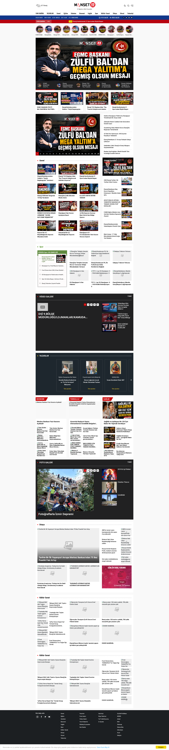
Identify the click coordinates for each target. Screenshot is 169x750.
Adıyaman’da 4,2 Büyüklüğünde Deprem (66, 234)
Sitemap (119, 724)
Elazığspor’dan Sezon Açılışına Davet (66, 214)
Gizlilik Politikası (122, 713)
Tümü (129, 296)
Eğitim (66, 13)
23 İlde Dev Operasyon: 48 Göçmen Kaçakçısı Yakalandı (115, 134)
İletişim (119, 735)
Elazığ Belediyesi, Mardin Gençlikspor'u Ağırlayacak (122, 283)
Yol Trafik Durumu (103, 719)
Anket (118, 719)
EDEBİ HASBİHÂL (108, 643)
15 (82, 154)
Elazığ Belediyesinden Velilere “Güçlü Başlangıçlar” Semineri (45, 178)
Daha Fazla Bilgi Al (103, 747)
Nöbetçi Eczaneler (85, 724)
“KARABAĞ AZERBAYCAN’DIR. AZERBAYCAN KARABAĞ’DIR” (80, 584)
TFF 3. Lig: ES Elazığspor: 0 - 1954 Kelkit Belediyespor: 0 (100, 284)
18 (92, 154)
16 (85, 154)
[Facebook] (41, 717)
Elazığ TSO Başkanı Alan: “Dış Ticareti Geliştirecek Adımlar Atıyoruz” (67, 178)
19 (95, 154)
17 (89, 154)
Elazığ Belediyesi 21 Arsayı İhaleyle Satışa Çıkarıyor (117, 140)
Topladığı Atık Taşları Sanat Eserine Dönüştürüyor (82, 678)
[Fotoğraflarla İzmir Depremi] (65, 490)
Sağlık (90, 13)
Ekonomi (82, 13)
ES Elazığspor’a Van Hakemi (76, 283)
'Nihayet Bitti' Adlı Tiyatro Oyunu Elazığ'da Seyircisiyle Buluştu (51, 678)
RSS (118, 721)
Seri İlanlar (83, 727)
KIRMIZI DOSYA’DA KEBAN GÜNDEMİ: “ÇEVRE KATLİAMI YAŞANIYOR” (46, 215)
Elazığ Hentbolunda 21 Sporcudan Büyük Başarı (72, 21)
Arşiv (118, 732)
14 (79, 154)
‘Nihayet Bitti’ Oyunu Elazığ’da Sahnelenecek (80, 702)
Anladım (161, 747)
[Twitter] (45, 717)
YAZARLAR (50, 13)
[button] (39, 324)
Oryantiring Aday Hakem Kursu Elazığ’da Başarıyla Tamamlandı (117, 128)
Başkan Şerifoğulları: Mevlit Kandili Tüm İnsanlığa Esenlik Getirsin (116, 152)
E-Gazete (101, 721)
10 (66, 154)
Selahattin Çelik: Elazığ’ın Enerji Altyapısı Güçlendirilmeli (117, 146)
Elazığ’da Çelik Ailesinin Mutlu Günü (67, 197)
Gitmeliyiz (120, 730)
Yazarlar (82, 713)
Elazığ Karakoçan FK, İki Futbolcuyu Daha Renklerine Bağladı (99, 265)
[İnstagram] (37, 717)
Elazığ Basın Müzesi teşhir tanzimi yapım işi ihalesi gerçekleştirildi (84, 644)
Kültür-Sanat (105, 13)
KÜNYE (119, 716)
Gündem (73, 13)
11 (69, 154)
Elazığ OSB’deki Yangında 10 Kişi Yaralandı (46, 197)
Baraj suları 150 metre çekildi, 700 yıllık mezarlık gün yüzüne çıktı (115, 620)
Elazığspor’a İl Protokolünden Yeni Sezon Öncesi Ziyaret (89, 235)
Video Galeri (83, 719)
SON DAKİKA (40, 13)
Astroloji (100, 713)
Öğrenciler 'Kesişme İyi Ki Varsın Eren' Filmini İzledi (83, 620)
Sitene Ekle (120, 727)
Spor (96, 13)
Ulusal (122, 13)
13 (76, 154)
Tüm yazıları (48, 389)
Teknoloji (130, 13)
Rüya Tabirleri (102, 716)
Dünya (115, 13)
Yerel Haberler (84, 721)
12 (72, 154)
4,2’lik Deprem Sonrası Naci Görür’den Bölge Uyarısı (87, 215)
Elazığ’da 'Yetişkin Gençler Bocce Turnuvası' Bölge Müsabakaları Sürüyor (79, 265)
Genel (58, 13)
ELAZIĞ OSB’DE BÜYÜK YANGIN (87, 197)
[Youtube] (49, 717)
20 (98, 154)
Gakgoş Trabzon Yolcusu (121, 263)
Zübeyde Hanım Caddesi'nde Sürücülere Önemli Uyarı (117, 123)
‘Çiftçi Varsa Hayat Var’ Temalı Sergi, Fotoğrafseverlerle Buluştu (50, 702)
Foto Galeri (83, 716)
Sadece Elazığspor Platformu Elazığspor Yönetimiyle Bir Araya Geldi (117, 117)
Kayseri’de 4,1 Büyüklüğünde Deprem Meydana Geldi (45, 235)
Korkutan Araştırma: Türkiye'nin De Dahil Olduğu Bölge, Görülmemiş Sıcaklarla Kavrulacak (51, 586)
